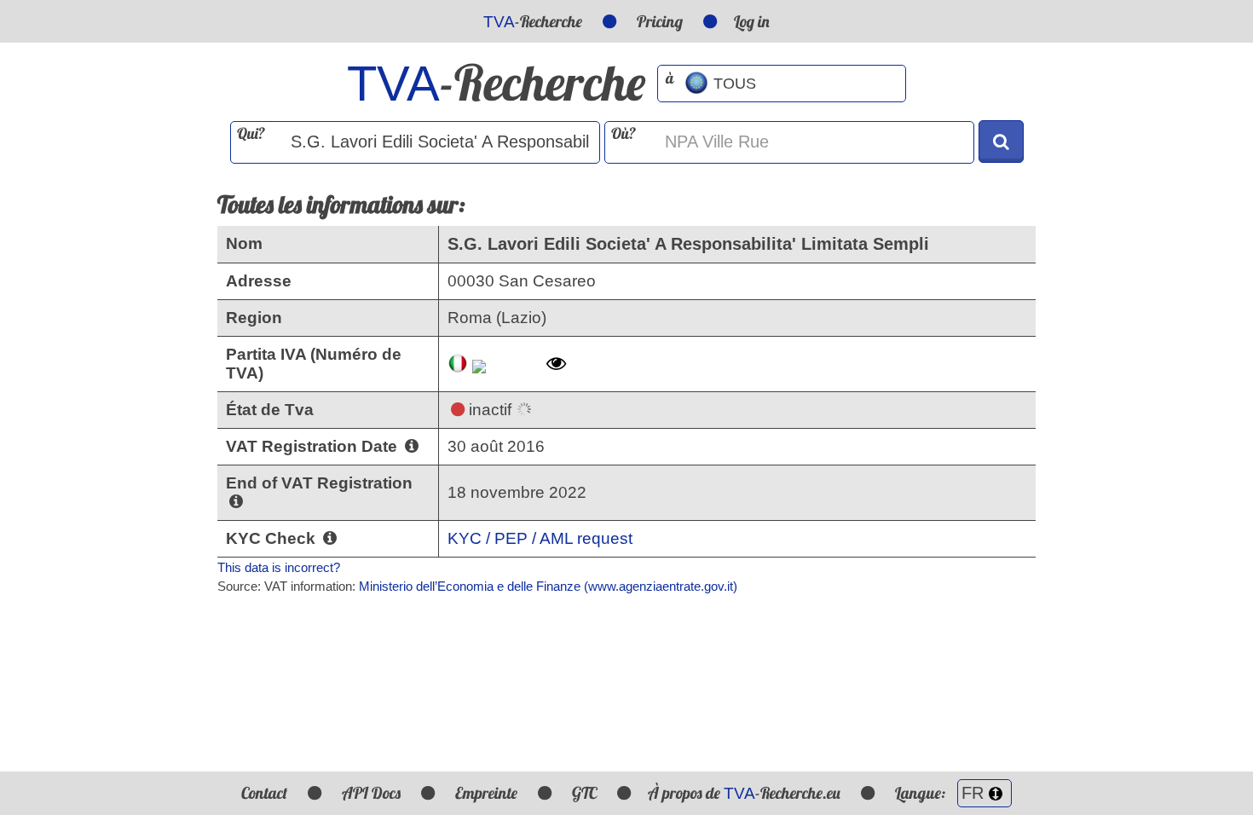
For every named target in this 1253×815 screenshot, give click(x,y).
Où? (623, 133)
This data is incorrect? (278, 567)
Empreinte (486, 793)
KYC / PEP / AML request (540, 538)
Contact (264, 793)
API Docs (371, 793)
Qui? (251, 133)
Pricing (660, 21)
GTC (584, 793)
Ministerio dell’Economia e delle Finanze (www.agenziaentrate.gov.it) (548, 586)
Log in (752, 21)
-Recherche (532, 21)
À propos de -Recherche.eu (744, 793)
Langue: (922, 793)
